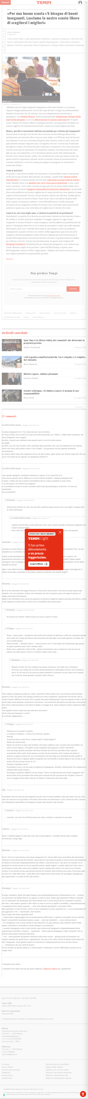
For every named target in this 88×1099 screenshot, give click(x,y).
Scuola (26, 317)
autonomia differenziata (13, 313)
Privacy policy (7, 1075)
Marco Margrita (30, 364)
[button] (3, 51)
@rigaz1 (9, 259)
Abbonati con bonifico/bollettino (59, 1073)
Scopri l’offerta (36, 564)
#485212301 (6, 104)
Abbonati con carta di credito (57, 1070)
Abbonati (5, 2)
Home (9, 9)
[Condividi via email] (3, 47)
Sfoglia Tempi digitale (54, 1067)
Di (13, 32)
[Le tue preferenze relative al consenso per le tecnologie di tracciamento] (4, 1095)
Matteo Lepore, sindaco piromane (41, 374)
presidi (73, 313)
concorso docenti (60, 313)
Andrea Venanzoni (32, 347)
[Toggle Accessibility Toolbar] (83, 1094)
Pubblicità (6, 1073)
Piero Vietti (29, 398)
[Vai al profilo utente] (80, 2)
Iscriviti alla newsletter (11, 1070)
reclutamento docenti (12, 317)
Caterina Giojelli (31, 378)
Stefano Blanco (38, 317)
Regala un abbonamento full (57, 1075)
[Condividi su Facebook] (3, 31)
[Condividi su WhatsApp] (3, 41)
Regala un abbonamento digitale (58, 1078)
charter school (44, 313)
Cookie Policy (7, 1078)
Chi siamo (6, 1064)
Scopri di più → (80, 407)
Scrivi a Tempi (7, 1067)
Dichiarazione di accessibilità (57, 1064)
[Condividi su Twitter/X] (3, 36)
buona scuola (31, 313)
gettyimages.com (16, 104)
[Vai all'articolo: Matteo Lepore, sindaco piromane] (12, 379)
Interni (14, 9)
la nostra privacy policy (53, 295)
